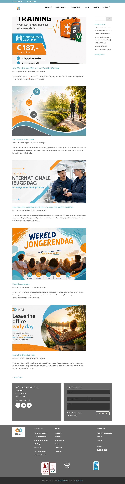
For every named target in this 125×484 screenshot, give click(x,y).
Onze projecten (75, 7)
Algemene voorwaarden (104, 433)
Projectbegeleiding (40, 455)
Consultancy (37, 447)
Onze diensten (60, 7)
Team (56, 444)
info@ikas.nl (33, 1)
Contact (105, 7)
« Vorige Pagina (17, 377)
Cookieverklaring (62, 480)
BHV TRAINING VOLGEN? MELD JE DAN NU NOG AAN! (35, 68)
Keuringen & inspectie (40, 433)
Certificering (58, 447)
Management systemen (41, 440)
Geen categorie (40, 71)
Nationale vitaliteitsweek (23, 139)
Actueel (86, 7)
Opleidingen (37, 444)
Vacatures (96, 7)
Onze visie (58, 433)
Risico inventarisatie (40, 436)
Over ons (47, 7)
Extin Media (79, 480)
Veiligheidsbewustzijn (40, 451)
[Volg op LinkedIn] (23, 405)
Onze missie (58, 436)
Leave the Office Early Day (23, 355)
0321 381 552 (18, 1)
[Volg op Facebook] (17, 405)
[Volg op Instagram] (29, 405)
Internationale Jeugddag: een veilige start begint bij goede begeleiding (43, 207)
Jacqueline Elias (21, 71)
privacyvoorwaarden (88, 413)
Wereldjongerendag (20, 284)
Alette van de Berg (21, 143)
